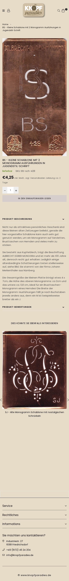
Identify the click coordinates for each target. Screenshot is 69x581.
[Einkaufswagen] (63, 10)
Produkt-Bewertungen (16, 307)
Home (5, 24)
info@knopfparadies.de (19, 554)
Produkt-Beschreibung (17, 219)
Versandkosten (37, 178)
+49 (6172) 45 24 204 (18, 549)
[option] (34, 97)
